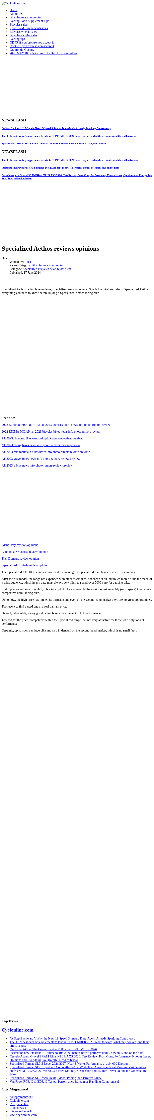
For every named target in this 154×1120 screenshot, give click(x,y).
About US (16, 13)
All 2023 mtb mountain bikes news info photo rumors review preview (46, 452)
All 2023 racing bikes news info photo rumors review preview (41, 445)
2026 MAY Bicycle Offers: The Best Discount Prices (43, 53)
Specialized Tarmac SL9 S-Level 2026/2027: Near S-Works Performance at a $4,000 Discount (54, 143)
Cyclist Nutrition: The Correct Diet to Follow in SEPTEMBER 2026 (53, 1049)
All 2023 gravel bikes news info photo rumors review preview (41, 458)
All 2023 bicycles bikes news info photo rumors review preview (42, 438)
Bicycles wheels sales (23, 31)
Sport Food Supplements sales (29, 28)
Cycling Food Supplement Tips (29, 21)
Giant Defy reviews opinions (20, 545)
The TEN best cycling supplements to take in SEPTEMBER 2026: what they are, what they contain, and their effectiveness (70, 135)
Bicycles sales (18, 24)
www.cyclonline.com (23, 1115)
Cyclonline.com (17, 1030)
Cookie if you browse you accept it (32, 46)
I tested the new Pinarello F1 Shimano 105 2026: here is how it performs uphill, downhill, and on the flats (60, 167)
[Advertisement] (77, 86)
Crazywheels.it (19, 1104)
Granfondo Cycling (22, 49)
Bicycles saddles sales (23, 35)
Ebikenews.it (18, 1107)
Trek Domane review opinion (20, 558)
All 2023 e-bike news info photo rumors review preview (37, 465)
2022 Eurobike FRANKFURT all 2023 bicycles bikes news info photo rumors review (56, 424)
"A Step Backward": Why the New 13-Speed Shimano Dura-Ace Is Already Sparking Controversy (56, 128)
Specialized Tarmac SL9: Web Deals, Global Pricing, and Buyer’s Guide (56, 1078)
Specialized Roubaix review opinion (25, 565)
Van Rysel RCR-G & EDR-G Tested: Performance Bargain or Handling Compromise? (64, 1081)
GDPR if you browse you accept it (32, 42)
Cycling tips (17, 39)
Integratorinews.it (21, 1111)
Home (13, 10)
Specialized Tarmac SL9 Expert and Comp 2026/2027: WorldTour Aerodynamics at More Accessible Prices (78, 1067)
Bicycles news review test (26, 17)
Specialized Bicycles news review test (47, 269)
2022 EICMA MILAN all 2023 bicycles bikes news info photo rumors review (51, 431)
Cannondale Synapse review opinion (25, 551)
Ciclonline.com (19, 1100)
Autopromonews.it (21, 1097)
